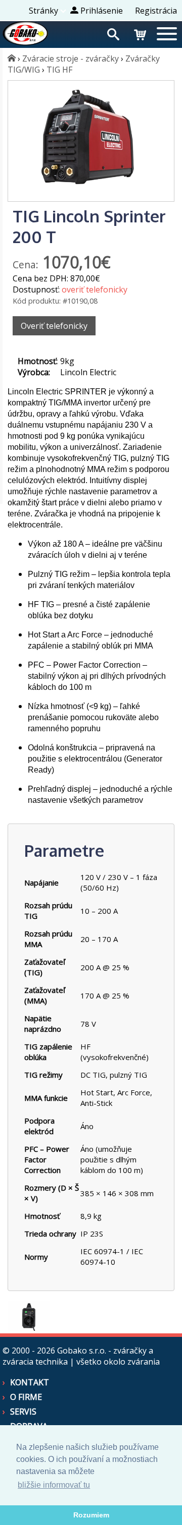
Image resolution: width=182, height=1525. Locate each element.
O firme (26, 1396)
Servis (23, 1411)
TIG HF (59, 69)
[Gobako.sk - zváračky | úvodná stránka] (12, 58)
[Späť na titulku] (25, 42)
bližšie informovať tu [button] (54, 1485)
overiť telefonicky (94, 289)
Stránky (43, 10)
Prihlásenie (100, 10)
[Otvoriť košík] (140, 33)
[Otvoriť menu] (166, 35)
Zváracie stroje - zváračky (70, 58)
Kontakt (29, 1382)
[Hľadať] (113, 33)
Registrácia (156, 10)
